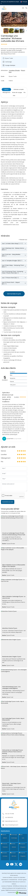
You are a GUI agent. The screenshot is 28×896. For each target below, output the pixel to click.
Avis (14, 95)
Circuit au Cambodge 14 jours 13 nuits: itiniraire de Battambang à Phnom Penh (13, 534)
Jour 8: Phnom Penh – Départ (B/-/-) (11, 283)
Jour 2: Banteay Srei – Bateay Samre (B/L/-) (13, 249)
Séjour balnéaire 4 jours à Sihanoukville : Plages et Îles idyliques (13, 565)
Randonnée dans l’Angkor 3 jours (11, 656)
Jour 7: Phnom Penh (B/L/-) (10, 278)
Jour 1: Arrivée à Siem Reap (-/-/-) (12, 243)
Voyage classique (10, 65)
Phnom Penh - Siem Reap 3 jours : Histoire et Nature (11, 784)
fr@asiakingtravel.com (11, 821)
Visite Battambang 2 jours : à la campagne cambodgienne (11, 687)
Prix (24, 92)
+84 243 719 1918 (9, 814)
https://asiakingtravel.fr (11, 825)
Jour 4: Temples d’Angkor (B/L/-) (12, 260)
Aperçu (6, 89)
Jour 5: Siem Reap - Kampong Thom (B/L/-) (13, 266)
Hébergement (6, 92)
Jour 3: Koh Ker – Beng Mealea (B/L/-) (11, 255)
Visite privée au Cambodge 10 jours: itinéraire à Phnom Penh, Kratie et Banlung (12, 751)
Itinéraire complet (19, 89)
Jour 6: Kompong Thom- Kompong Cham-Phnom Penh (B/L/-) (12, 272)
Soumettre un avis (7, 502)
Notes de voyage (17, 92)
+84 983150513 (9, 817)
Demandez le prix (14, 294)
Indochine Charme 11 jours (9, 628)
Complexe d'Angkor (14, 70)
